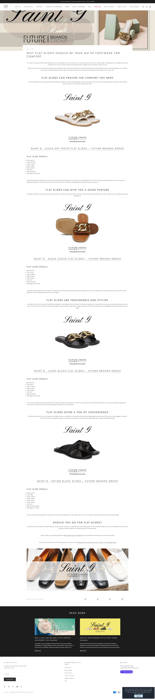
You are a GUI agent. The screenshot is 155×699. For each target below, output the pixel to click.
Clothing (39, 7)
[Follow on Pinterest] (13, 686)
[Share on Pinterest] (110, 599)
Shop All (18, 7)
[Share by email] (122, 599)
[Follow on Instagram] (9, 686)
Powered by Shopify (27, 692)
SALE (89, 7)
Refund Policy (68, 670)
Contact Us (68, 667)
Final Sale (97, 7)
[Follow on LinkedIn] (21, 686)
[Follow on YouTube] (17, 686)
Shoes (67, 7)
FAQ (66, 681)
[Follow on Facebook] (4, 686)
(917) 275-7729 (128, 666)
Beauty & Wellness (78, 7)
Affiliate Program (69, 678)
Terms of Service (69, 675)
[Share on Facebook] (85, 599)
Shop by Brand (109, 7)
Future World (134, 7)
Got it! (138, 696)
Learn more (140, 693)
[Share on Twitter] (97, 599)
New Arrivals (28, 7)
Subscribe (9, 679)
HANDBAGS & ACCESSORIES (53, 7)
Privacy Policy (68, 673)
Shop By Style (122, 7)
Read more (38, 650)
